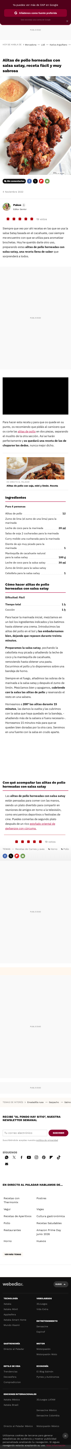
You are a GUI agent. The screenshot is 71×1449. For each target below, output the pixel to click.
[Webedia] (13, 1286)
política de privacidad (47, 1140)
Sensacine (42, 1326)
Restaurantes (12, 1230)
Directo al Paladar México (18, 1426)
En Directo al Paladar (18, 482)
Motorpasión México (47, 1426)
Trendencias (10, 1371)
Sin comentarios (15, 181)
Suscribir (58, 1133)
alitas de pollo (27, 431)
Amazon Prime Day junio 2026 (48, 1232)
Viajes (40, 1209)
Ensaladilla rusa (35, 1102)
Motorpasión (43, 1349)
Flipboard (41, 181)
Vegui (7, 1209)
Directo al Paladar (14, 1349)
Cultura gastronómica (50, 1216)
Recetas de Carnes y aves (29, 849)
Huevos (41, 1241)
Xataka (7, 1304)
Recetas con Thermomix (11, 1200)
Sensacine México (46, 1410)
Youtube (29, 1157)
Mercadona (30, 44)
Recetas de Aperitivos (17, 1216)
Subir (58, 1284)
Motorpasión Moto (46, 1354)
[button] (19, 205)
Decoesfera (10, 1377)
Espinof (40, 1331)
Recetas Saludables (49, 1223)
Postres (41, 1198)
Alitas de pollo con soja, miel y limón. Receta (32, 485)
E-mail (47, 181)
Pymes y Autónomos (47, 1377)
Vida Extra (42, 1309)
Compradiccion (12, 1382)
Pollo (66, 849)
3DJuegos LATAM (45, 1399)
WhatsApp (6, 1157)
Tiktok (58, 1157)
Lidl (43, 44)
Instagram (36, 1157)
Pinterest (43, 1157)
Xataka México (12, 1399)
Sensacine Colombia (47, 1415)
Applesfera (10, 1314)
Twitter (35, 181)
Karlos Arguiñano (58, 44)
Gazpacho (54, 1102)
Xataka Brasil (11, 1405)
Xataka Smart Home (15, 1319)
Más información (55, 1445)
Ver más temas (13, 1254)
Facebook (29, 181)
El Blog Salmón (44, 1371)
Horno (54, 849)
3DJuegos (41, 1304)
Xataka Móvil (11, 1309)
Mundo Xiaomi (12, 1325)
